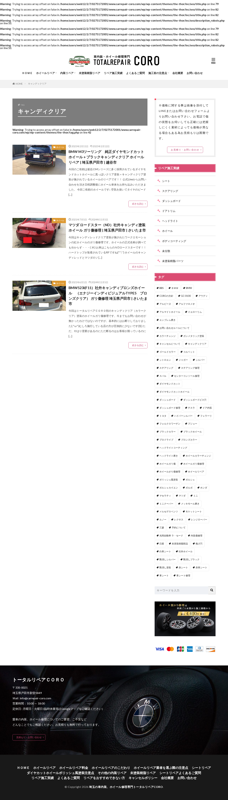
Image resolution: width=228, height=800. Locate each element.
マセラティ (165, 495)
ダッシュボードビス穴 (194, 399)
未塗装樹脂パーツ (172, 261)
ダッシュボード (171, 200)
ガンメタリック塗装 (193, 336)
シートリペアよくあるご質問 (180, 773)
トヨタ (162, 415)
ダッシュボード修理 (169, 407)
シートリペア (201, 768)
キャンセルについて (169, 343)
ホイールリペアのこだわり (111, 768)
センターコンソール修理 (187, 375)
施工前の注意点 (157, 72)
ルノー (162, 519)
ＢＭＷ (174, 288)
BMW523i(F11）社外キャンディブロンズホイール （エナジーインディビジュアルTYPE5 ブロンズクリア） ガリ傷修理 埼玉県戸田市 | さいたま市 (108, 295)
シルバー (200, 359)
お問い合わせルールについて (174, 327)
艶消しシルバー (167, 559)
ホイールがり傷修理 (169, 471)
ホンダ (203, 487)
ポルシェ (190, 479)
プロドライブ (166, 439)
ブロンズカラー (189, 439)
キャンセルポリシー (143, 778)
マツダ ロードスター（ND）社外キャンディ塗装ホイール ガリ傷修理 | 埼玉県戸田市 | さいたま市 (107, 227)
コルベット (189, 351)
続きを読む (138, 203)
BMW (189, 288)
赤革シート (201, 567)
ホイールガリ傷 (167, 463)
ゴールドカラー (167, 351)
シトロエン (165, 359)
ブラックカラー (167, 431)
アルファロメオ (187, 303)
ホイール (60, 147)
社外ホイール (186, 551)
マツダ (182, 495)
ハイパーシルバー (183, 415)
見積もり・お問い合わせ (29, 737)
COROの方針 (166, 295)
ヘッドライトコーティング (173, 447)
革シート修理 (183, 575)
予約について (179, 527)
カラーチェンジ (167, 336)
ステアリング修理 (190, 367)
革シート (164, 575)
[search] (212, 590)
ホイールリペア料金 (73, 768)
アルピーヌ (165, 303)
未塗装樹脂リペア (89, 72)
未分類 (166, 251)
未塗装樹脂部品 (180, 543)
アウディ (203, 295)
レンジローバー (199, 519)
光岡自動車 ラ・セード (171, 535)
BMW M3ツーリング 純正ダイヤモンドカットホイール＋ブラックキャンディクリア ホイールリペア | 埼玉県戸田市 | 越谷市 (106, 156)
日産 (161, 543)
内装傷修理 (196, 535)
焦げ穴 (199, 543)
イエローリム (195, 311)
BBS (161, 288)
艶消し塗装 (165, 567)
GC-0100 (186, 295)
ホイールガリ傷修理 (193, 463)
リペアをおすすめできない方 (104, 778)
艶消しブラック (191, 559)
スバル (162, 375)
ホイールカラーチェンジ (198, 455)
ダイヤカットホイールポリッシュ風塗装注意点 (60, 773)
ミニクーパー (166, 503)
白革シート (165, 551)
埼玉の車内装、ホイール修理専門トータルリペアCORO (126, 786)
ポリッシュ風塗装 (168, 479)
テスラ (191, 407)
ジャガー (183, 359)
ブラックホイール (192, 431)
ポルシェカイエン (168, 487)
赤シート (183, 567)
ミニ (195, 495)
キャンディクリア (37, 83)
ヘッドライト (170, 220)
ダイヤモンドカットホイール (174, 391)
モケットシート (194, 511)
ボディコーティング (174, 241)
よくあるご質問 (135, 72)
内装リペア (67, 72)
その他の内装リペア (112, 773)
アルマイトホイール (169, 311)
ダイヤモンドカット (169, 383)
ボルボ (189, 487)
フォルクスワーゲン (169, 423)
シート (166, 180)
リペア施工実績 (113, 72)
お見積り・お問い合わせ (185, 149)
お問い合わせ (195, 72)
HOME (19, 83)
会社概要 (177, 72)
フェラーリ (206, 415)
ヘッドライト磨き (168, 455)
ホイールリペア (45, 72)
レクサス (178, 519)
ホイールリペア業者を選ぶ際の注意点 (161, 768)
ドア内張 (207, 407)
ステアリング (170, 190)
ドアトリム (168, 210)
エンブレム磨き (167, 319)
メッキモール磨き (190, 503)
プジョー (192, 423)
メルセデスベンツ (168, 511)
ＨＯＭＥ (27, 72)
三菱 (161, 527)
